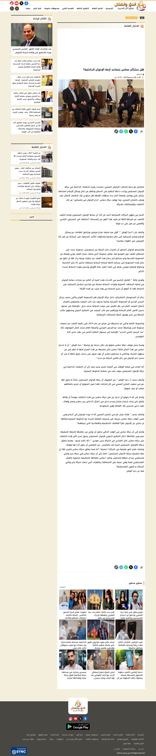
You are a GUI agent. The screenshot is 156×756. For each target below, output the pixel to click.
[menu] (17, 8)
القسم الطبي (68, 8)
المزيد (31, 217)
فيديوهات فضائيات (91, 739)
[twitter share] (131, 131)
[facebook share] (136, 131)
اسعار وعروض (41, 739)
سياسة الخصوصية (129, 749)
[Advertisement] (101, 48)
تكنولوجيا (60, 739)
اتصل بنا (117, 749)
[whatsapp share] (126, 131)
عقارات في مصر (28, 739)
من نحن (141, 749)
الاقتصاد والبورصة (137, 739)
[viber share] (121, 131)
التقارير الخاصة (83, 8)
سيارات (51, 739)
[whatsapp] (116, 131)
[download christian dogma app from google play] (78, 726)
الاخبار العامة (97, 8)
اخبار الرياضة (55, 734)
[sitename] (78, 706)
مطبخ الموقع (43, 734)
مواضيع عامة (31, 734)
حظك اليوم (127, 743)
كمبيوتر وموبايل (122, 739)
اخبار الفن (37, 8)
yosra (139, 74)
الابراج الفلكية (139, 743)
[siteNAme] (130, 5)
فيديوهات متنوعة (51, 8)
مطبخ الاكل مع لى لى (74, 739)
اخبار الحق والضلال (107, 739)
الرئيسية (109, 8)
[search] (12, 8)
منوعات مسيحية (67, 734)
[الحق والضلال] (142, 18)
